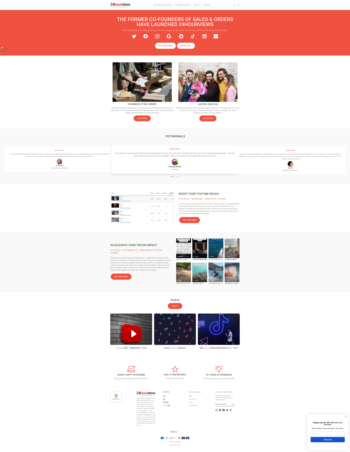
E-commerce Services (183, 5)
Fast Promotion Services (162, 5)
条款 (164, 399)
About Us (197, 5)
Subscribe (328, 439)
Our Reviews (193, 405)
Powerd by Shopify (175, 445)
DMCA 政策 (166, 405)
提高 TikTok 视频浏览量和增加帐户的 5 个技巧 (219, 348)
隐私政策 (166, 402)
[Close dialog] (345, 416)
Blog (190, 396)
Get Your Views (165, 46)
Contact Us (192, 399)
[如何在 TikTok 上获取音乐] (175, 329)
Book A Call (186, 46)
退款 (164, 396)
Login (190, 402)
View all (175, 306)
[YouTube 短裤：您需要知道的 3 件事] (131, 329)
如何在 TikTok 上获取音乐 (175, 348)
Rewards (207, 5)
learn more (142, 118)
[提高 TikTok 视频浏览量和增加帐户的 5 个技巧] (219, 329)
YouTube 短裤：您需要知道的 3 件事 (131, 348)
